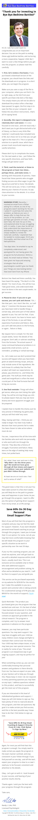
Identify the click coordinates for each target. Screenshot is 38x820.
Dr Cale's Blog (31, 810)
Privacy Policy (23, 810)
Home (5, 810)
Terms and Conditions (13, 810)
